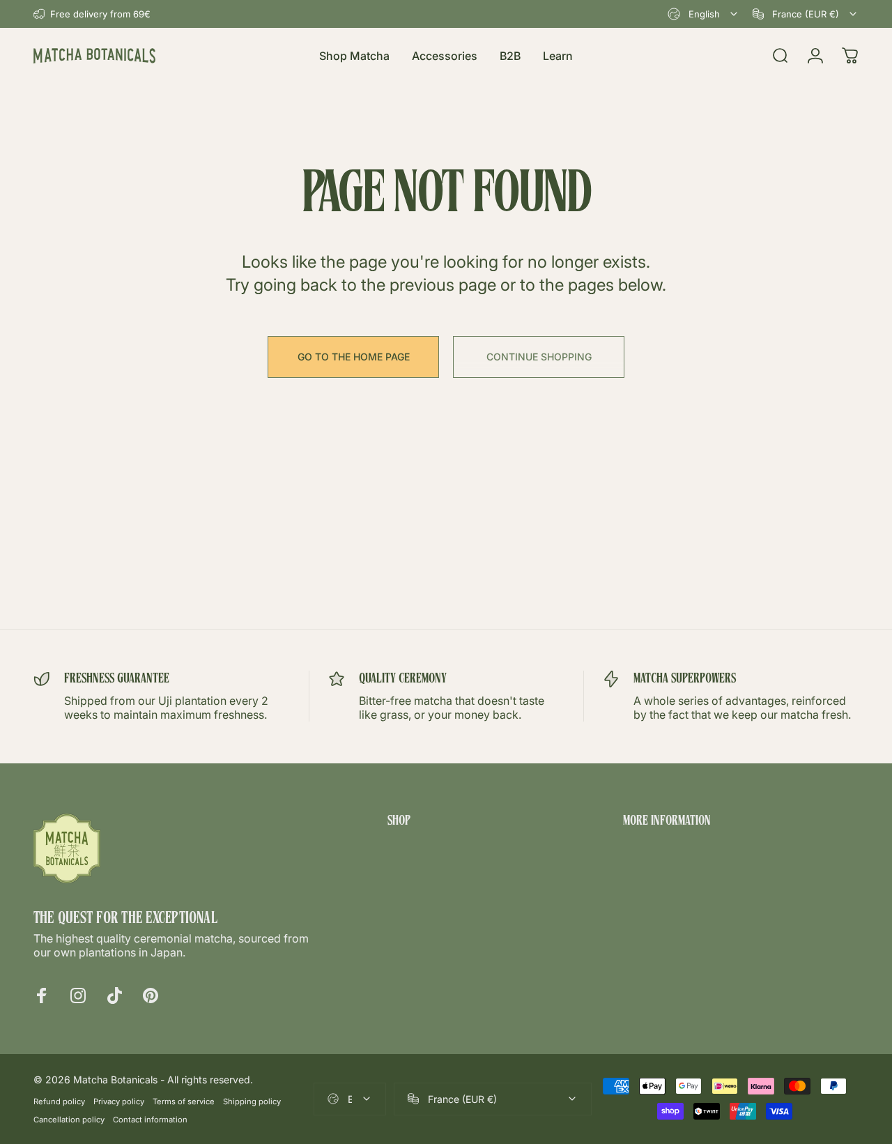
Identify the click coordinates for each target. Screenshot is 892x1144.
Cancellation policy (69, 1119)
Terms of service (184, 1101)
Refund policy (59, 1101)
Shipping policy (252, 1101)
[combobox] (703, 14)
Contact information (150, 1119)
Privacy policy (118, 1101)
